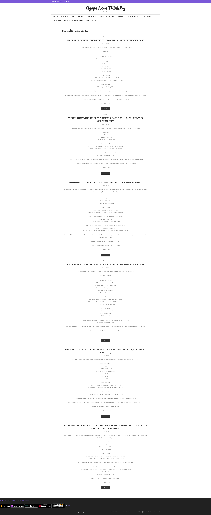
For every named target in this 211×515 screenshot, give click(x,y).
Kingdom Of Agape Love (106, 16)
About (54, 16)
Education (120, 16)
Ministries (63, 16)
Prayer (94, 20)
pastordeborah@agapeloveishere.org (10, 500)
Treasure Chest (132, 16)
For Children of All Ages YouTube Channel (76, 20)
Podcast (105, 37)
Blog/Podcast (57, 20)
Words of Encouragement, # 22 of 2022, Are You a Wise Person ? (105, 182)
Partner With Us (24, 500)
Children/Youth (145, 16)
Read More (105, 108)
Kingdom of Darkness (77, 16)
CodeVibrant (157, 512)
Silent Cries (91, 16)
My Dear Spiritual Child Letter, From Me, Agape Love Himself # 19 (105, 40)
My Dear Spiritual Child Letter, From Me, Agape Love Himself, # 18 (105, 264)
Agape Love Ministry (105, 7)
